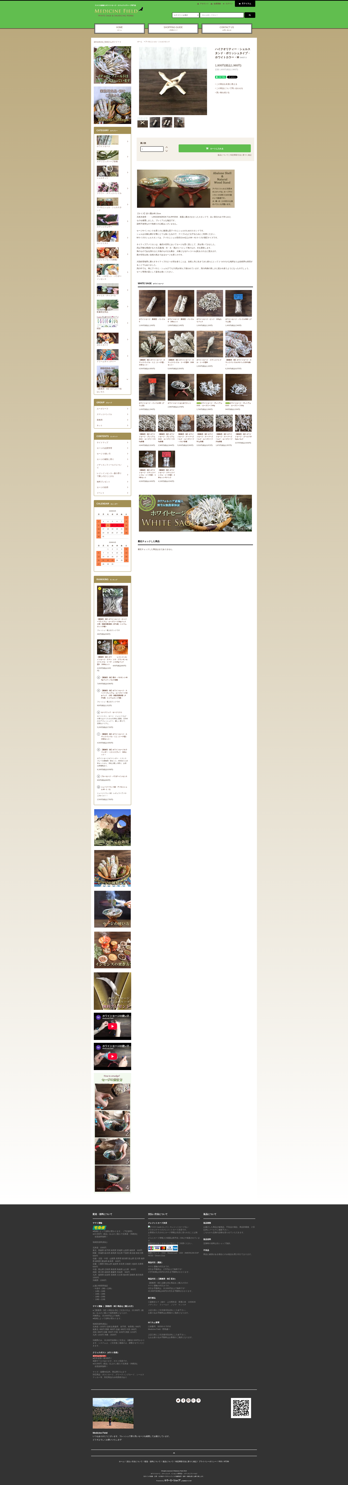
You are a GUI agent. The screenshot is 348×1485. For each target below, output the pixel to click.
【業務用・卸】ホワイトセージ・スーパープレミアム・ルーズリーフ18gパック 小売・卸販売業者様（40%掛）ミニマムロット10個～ (112, 622)
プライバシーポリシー (207, 1461)
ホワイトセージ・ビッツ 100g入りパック (209, 320)
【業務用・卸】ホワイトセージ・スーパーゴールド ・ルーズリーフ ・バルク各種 (185, 437)
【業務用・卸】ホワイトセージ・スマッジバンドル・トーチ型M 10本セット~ (181, 362)
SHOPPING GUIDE (173, 28)
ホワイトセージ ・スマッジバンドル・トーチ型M (209, 361)
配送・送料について (152, 1461)
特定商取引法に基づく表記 (240, 155)
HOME (119, 28)
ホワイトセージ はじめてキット (179, 403)
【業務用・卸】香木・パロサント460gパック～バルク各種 (114, 678)
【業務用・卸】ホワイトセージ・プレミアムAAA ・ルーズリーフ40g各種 (147, 437)
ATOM (226, 1461)
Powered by (160, 1480)
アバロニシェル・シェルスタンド (157, 42)
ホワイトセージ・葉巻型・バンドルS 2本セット (181, 320)
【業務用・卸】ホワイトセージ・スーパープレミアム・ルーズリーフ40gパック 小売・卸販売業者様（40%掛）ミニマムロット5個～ (114, 694)
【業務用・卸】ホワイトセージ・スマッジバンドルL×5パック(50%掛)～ (238, 362)
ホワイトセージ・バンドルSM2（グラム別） (238, 320)
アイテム (246, 3)
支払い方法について (134, 1461)
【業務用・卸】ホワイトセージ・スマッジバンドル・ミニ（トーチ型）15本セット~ (152, 362)
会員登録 (217, 4)
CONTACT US (227, 28)
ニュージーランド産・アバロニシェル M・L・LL (114, 788)
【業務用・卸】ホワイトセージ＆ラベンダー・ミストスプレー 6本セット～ (114, 752)
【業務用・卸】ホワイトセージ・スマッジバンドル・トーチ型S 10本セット (147, 473)
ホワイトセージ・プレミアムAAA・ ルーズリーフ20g (238, 404)
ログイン (229, 4)
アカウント (204, 4)
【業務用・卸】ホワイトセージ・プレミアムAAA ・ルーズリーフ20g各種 (166, 437)
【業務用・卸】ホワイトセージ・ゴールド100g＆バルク (243, 436)
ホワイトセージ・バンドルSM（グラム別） (151, 404)
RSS (220, 1461)
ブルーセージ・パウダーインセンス (114, 776)
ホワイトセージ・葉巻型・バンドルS (152, 320)
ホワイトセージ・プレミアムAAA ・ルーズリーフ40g (209, 404)
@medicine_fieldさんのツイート (107, 42)
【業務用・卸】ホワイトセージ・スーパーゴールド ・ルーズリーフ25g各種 (224, 437)
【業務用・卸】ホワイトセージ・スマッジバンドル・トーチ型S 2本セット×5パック (166, 473)
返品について (223, 155)
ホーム (139, 42)
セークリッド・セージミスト (111, 712)
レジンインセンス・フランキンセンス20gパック (120, 659)
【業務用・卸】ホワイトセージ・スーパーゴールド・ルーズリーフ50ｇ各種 (205, 437)
